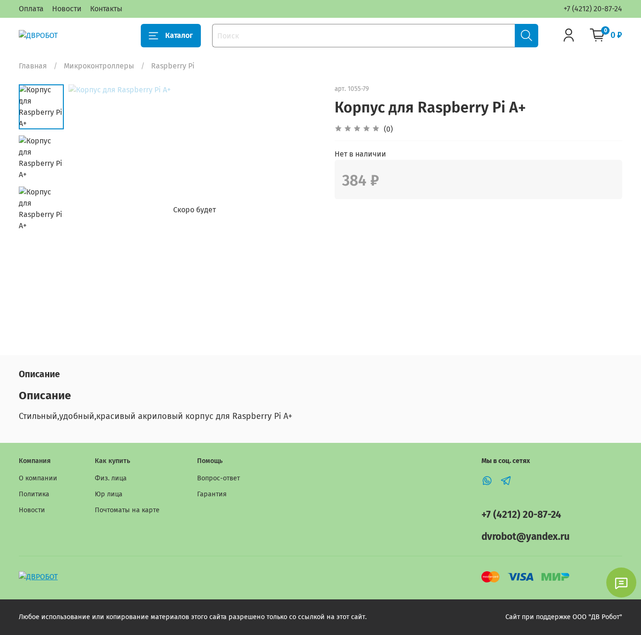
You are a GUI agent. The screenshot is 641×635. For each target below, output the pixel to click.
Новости (67, 8)
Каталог (179, 35)
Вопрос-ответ (218, 478)
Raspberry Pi (173, 65)
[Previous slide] (87, 210)
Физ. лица (111, 478)
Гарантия (212, 494)
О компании (38, 478)
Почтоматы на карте (127, 510)
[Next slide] (301, 210)
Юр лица (108, 494)
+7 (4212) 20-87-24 (593, 8)
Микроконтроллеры (99, 65)
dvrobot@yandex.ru (525, 537)
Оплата (31, 8)
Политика (34, 494)
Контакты (106, 8)
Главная (33, 65)
